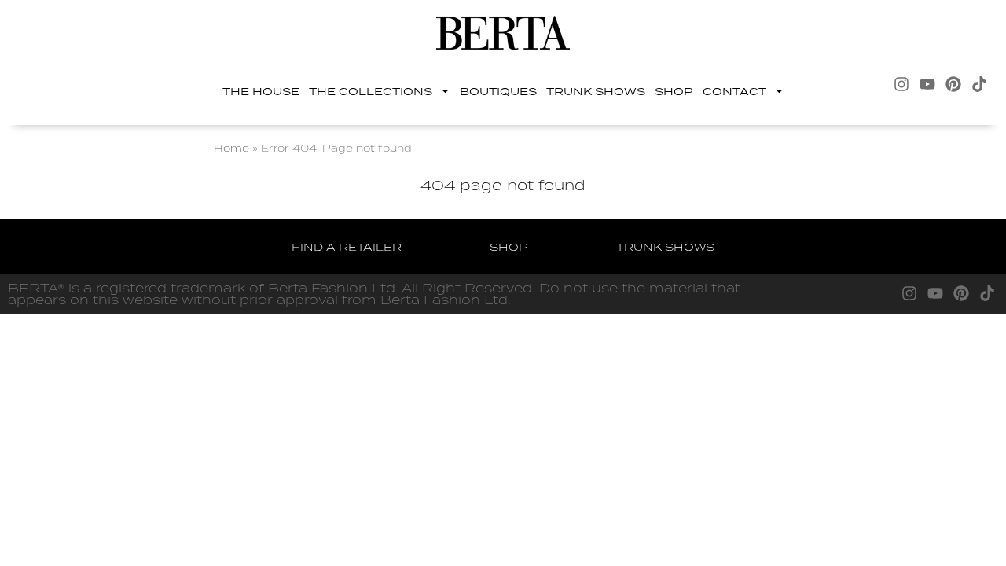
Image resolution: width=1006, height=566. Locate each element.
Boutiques (498, 91)
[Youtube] (927, 84)
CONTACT (734, 91)
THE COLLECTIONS (370, 91)
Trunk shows (595, 91)
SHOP (674, 91)
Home (231, 148)
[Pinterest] (953, 84)
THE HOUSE (260, 91)
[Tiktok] (979, 84)
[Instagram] (901, 84)
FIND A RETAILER (347, 246)
